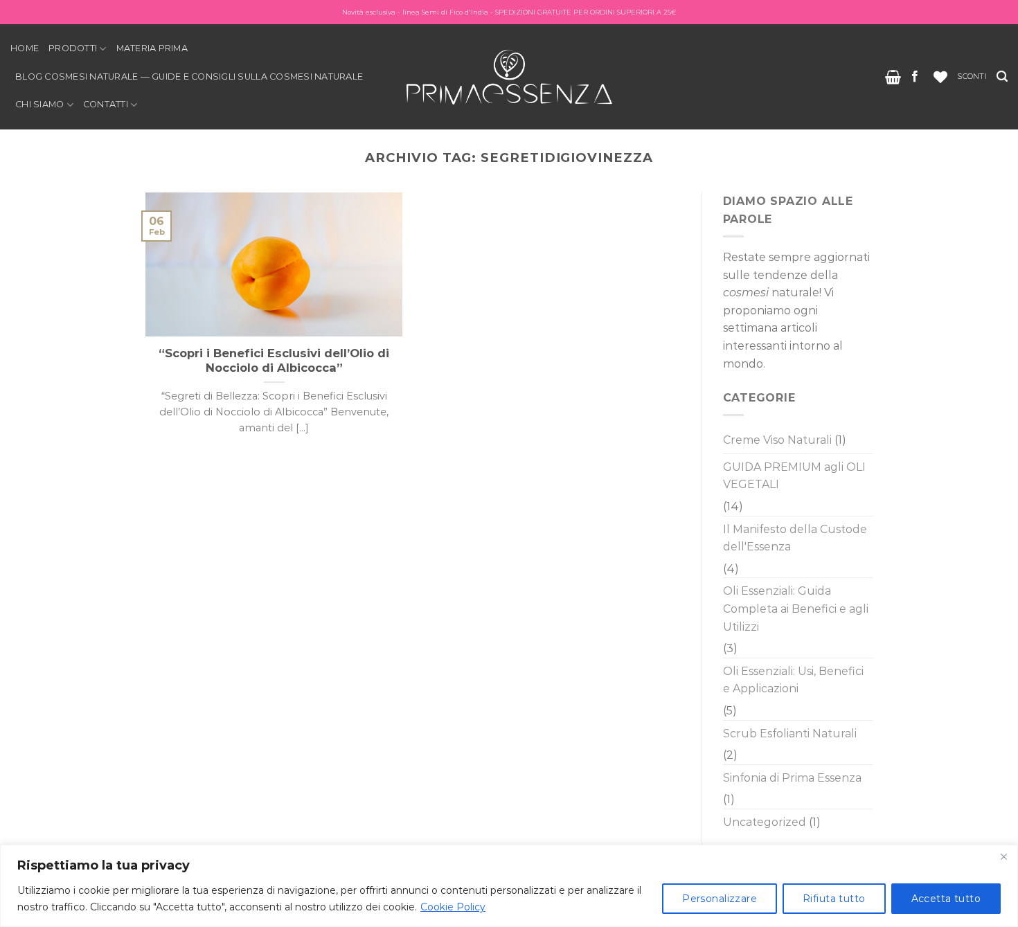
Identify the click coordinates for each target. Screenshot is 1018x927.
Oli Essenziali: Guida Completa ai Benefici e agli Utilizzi (795, 608)
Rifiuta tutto (834, 898)
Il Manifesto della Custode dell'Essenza (795, 538)
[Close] (1003, 856)
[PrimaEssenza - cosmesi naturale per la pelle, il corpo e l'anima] (509, 76)
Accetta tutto (946, 898)
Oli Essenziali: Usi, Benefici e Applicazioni (793, 680)
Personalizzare (719, 898)
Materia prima (152, 48)
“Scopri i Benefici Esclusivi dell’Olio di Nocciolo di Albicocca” (274, 360)
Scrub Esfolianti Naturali (790, 733)
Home (24, 48)
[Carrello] (893, 77)
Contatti (105, 104)
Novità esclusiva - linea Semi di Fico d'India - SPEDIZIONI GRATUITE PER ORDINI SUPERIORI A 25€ (509, 12)
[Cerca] (1002, 76)
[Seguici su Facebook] (914, 77)
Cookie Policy (452, 907)
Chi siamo (39, 104)
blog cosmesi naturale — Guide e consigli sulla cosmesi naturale (189, 76)
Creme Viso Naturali (777, 440)
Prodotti (72, 48)
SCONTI (971, 76)
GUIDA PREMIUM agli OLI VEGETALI (794, 476)
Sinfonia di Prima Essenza (792, 777)
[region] (509, 886)
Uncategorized (764, 822)
